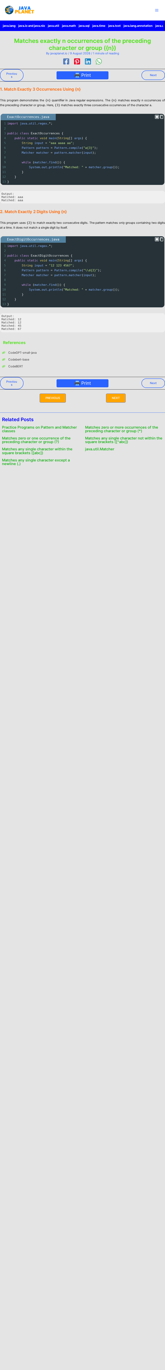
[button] (53, 398)
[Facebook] (66, 61)
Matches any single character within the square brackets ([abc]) (37, 451)
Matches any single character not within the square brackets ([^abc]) (123, 440)
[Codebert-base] (15, 359)
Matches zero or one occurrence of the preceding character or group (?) (36, 440)
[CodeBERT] (12, 366)
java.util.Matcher (99, 449)
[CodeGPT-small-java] (19, 352)
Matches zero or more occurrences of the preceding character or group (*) (121, 429)
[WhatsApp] (99, 61)
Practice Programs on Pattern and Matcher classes (39, 429)
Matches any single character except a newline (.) (36, 462)
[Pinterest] (77, 61)
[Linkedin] (88, 61)
